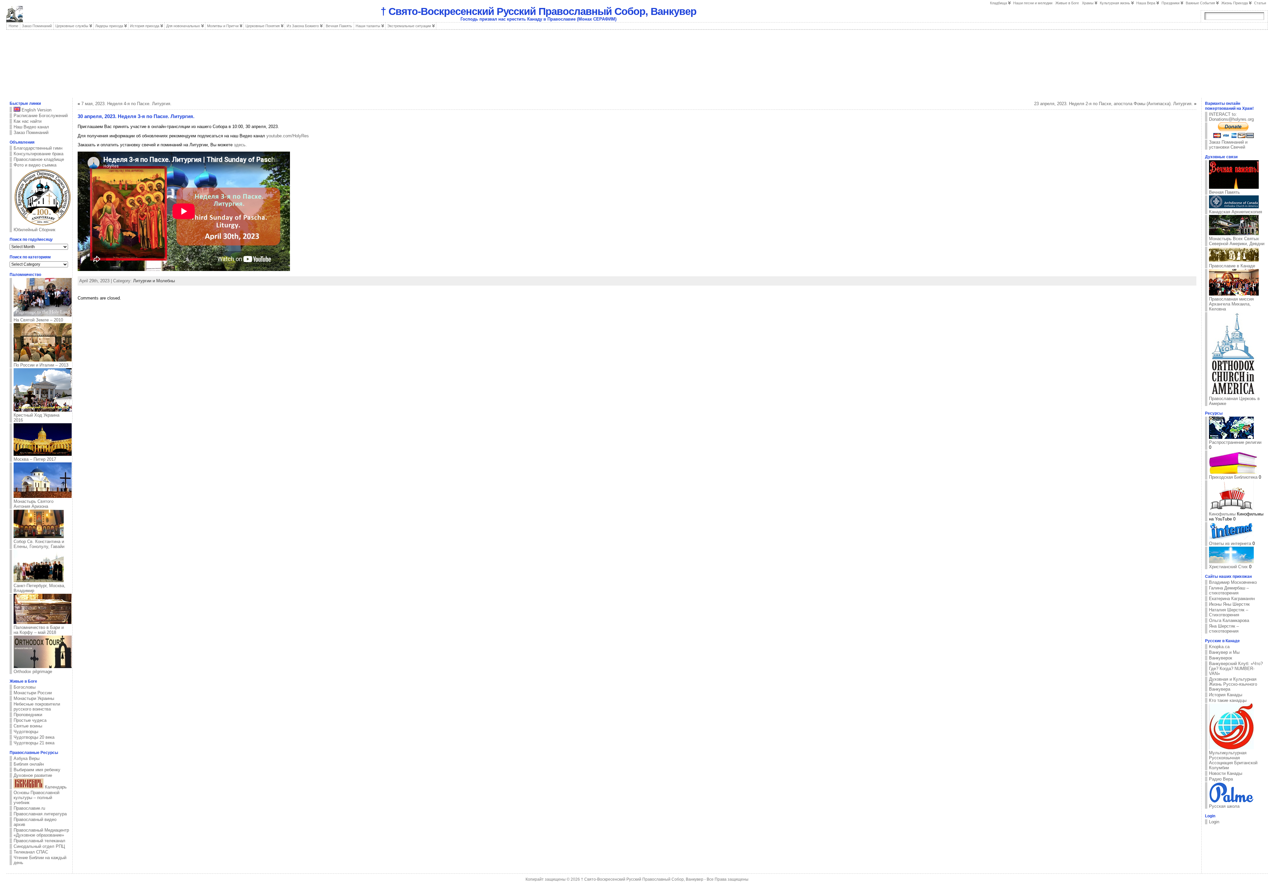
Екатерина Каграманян (1232, 598)
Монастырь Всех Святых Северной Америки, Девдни (1236, 241)
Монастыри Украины (34, 698)
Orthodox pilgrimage (33, 671)
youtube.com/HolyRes (287, 135)
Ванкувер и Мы (1224, 652)
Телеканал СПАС (31, 852)
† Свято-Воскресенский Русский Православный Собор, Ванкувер (538, 11)
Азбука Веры (26, 758)
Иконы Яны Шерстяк (1229, 604)
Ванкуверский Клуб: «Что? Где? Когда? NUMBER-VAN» (1236, 668)
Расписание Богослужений (41, 115)
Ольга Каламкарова (1229, 620)
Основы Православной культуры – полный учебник (36, 797)
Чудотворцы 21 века (34, 742)
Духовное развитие (33, 775)
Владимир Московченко (1233, 582)
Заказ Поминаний (31, 132)
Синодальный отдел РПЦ (39, 846)
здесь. (240, 144)
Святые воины (28, 725)
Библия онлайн (29, 764)
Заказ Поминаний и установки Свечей (1228, 145)
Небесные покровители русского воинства (37, 707)
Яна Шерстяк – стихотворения (1224, 629)
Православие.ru (29, 808)
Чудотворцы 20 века (34, 737)
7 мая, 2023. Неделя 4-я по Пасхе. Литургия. (126, 103)
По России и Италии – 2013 (41, 365)
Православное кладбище (39, 159)
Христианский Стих (1228, 566)
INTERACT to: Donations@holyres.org (1231, 117)
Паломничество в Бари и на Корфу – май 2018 (39, 630)
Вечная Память (1224, 192)
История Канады (1225, 694)
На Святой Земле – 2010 (38, 319)
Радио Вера (1221, 779)
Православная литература (40, 813)
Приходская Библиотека (1233, 477)
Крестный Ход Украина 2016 (36, 418)
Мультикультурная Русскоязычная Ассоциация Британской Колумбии (1233, 760)
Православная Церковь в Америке (1234, 401)
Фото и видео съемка (35, 165)
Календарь (55, 786)
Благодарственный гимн (38, 148)
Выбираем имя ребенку (37, 769)
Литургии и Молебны (154, 280)
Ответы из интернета (1230, 543)
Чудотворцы (26, 731)
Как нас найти (27, 121)
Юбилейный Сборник (34, 229)
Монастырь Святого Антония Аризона (33, 504)
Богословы (24, 687)
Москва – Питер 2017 (35, 459)
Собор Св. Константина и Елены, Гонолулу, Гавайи (39, 544)
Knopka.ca (1219, 646)
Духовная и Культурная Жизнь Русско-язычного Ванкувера (1233, 684)
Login (1214, 821)
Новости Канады (1225, 773)
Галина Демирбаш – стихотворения (1229, 590)
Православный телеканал (39, 840)
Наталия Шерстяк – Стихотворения (1228, 612)
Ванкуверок (1220, 657)
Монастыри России (33, 692)
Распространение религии (1235, 442)
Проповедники (28, 714)
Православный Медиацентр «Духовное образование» (41, 833)
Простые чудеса (30, 720)
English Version (35, 109)
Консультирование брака (38, 153)
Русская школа (1224, 806)
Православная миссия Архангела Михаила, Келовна (1231, 304)
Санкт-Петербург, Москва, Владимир (39, 588)
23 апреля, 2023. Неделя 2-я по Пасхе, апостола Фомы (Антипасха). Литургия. (1113, 103)
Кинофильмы (1222, 513)
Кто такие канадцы (1227, 700)
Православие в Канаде (1232, 265)
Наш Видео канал (31, 126)
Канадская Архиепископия (1235, 211)
